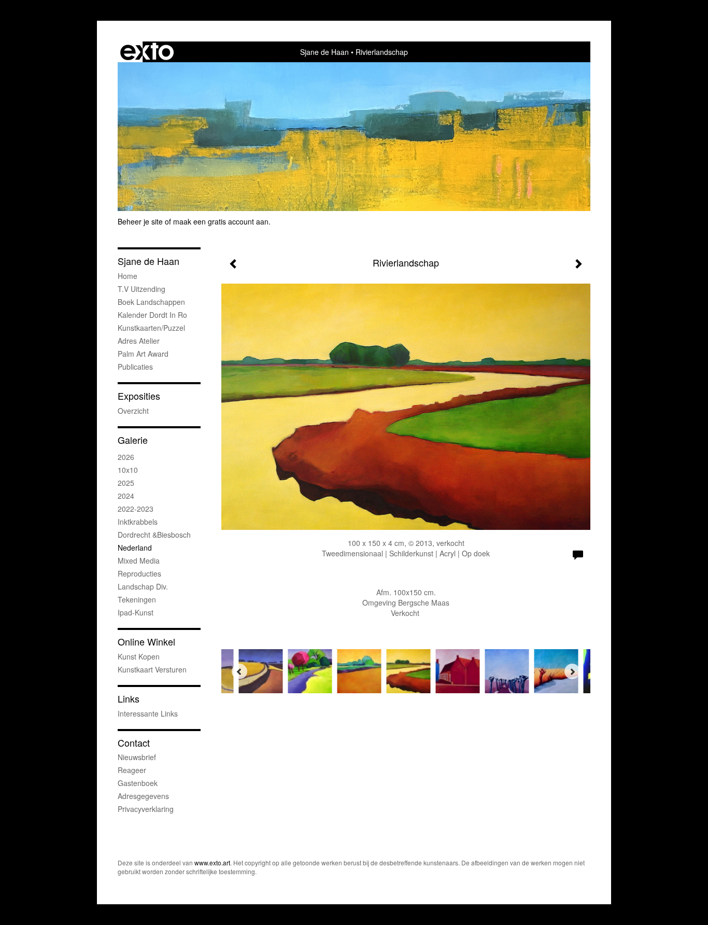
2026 (126, 457)
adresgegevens (143, 796)
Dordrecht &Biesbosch (154, 534)
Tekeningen (137, 599)
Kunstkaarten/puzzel (151, 328)
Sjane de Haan (324, 52)
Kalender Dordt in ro (152, 315)
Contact (134, 742)
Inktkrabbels (138, 521)
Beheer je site (140, 221)
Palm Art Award (143, 353)
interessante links (148, 713)
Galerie (133, 439)
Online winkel (146, 641)
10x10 (128, 470)
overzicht (133, 410)
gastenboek (138, 783)
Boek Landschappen (151, 302)
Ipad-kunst (135, 612)
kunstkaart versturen (152, 669)
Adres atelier (139, 340)
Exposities (139, 395)
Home (127, 276)
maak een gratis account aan (220, 221)
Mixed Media (139, 560)
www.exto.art (212, 862)
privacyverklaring (146, 809)
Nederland (135, 547)
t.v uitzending (141, 289)
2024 (126, 495)
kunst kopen (139, 656)
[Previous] (239, 671)
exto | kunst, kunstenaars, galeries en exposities (147, 51)
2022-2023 (135, 508)
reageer (132, 770)
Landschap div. (143, 586)
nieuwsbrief (137, 757)
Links (128, 698)
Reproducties (139, 573)
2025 (126, 483)
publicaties (135, 366)
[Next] (572, 671)
